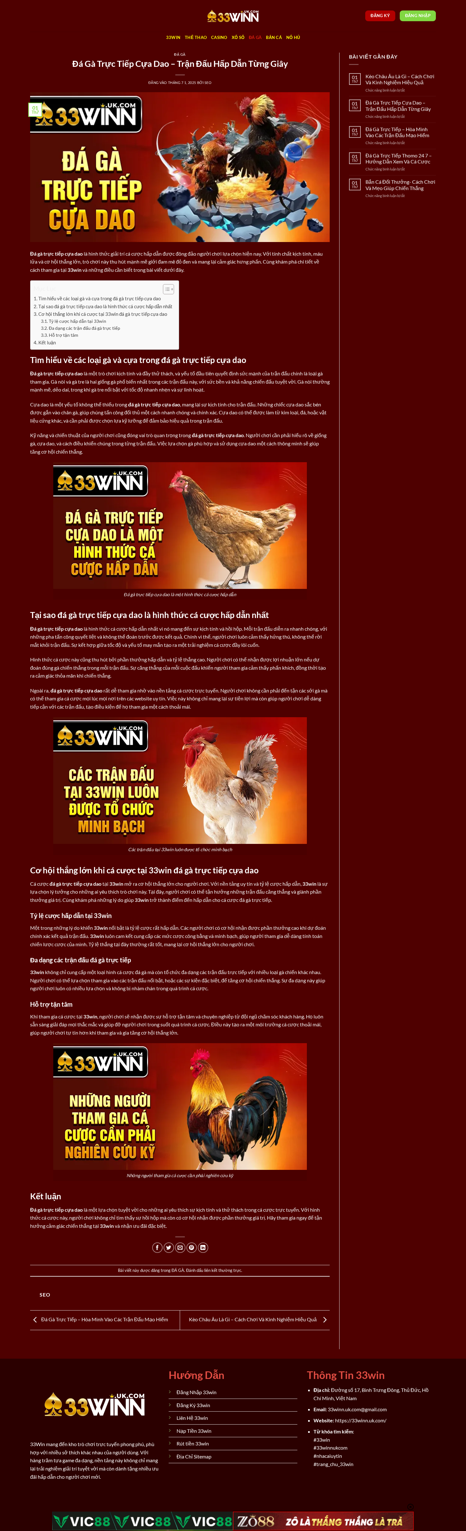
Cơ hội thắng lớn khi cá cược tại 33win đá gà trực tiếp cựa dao (102, 314)
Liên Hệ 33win (192, 1418)
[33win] (233, 16)
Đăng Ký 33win (193, 1405)
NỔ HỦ (293, 37)
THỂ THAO (196, 37)
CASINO (219, 37)
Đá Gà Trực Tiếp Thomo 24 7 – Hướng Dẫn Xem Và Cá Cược (399, 158)
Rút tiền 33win (193, 1443)
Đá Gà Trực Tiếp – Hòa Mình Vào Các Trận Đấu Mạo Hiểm (104, 1320)
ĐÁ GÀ (255, 37)
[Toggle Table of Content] (165, 289)
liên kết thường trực (222, 1270)
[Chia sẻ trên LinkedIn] (203, 1247)
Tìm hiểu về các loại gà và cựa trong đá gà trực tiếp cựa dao (99, 298)
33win (173, 37)
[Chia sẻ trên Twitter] (169, 1247)
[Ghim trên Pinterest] (191, 1247)
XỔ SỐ (238, 37)
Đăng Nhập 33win (197, 1392)
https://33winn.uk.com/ (360, 1420)
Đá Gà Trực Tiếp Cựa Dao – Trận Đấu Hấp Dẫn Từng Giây (398, 105)
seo (208, 82)
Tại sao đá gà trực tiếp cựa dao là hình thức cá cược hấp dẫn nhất (105, 306)
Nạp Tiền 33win (194, 1431)
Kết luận (47, 342)
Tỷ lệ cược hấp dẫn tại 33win (77, 321)
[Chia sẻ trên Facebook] (157, 1247)
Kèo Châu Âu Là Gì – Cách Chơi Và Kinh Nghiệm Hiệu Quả (254, 1320)
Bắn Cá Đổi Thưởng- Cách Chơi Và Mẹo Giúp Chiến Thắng (400, 185)
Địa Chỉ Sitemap (194, 1456)
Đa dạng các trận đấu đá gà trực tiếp (84, 328)
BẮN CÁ (274, 37)
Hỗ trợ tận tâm (63, 335)
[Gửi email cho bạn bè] (180, 1247)
